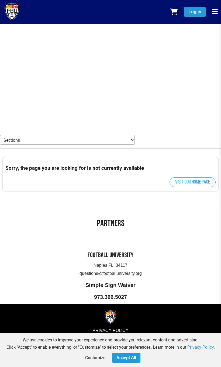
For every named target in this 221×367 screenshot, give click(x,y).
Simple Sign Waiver (110, 285)
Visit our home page (192, 182)
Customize (95, 357)
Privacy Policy (110, 330)
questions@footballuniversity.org (111, 273)
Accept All (126, 357)
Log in (194, 11)
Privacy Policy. (201, 347)
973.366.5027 (110, 297)
